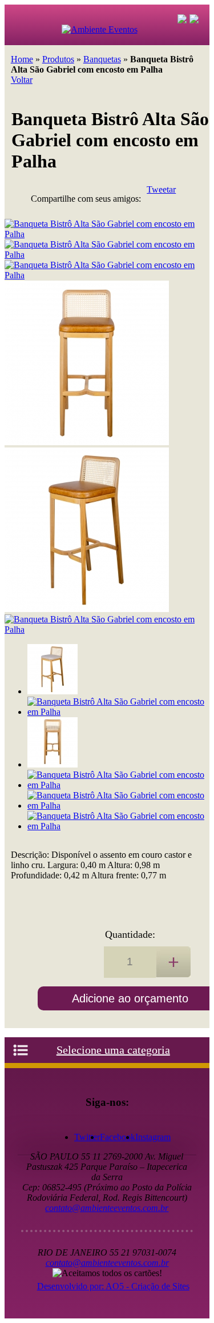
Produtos (58, 59)
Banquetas (102, 59)
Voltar (22, 80)
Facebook (117, 1137)
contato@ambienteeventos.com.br (106, 1208)
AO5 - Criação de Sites (147, 1286)
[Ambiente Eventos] (102, 35)
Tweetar (161, 189)
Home (22, 59)
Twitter (87, 1137)
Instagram (153, 1137)
